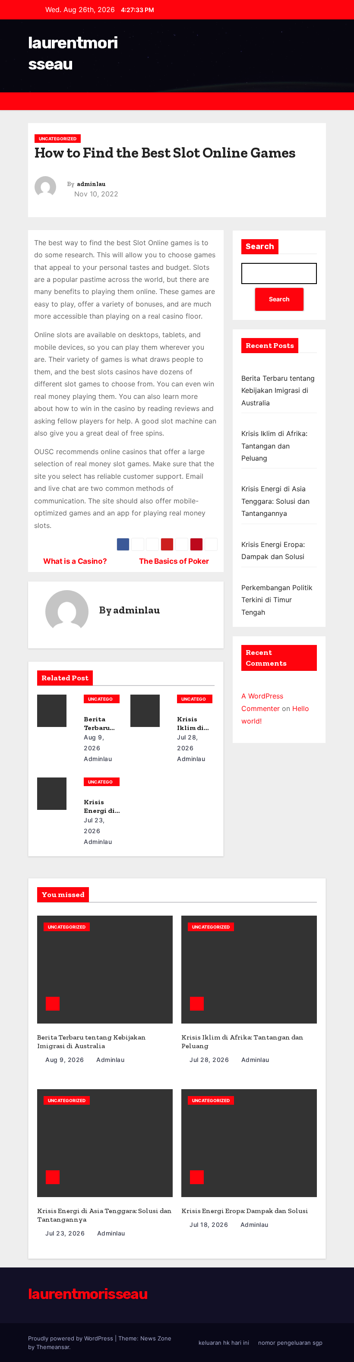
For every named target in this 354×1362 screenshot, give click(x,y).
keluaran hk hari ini (224, 1342)
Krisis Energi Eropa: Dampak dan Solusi (244, 1211)
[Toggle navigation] (318, 101)
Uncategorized (57, 138)
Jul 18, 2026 (210, 1224)
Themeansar (52, 1346)
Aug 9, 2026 (65, 1059)
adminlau (91, 184)
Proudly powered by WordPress (71, 1338)
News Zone (155, 1338)
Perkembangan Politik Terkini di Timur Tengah (277, 599)
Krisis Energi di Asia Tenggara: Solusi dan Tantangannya (275, 501)
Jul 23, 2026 (66, 1233)
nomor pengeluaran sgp (290, 1342)
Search (260, 246)
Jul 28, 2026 (210, 1059)
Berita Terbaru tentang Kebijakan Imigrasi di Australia (278, 390)
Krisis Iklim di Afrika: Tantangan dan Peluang (274, 445)
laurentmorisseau (87, 1294)
